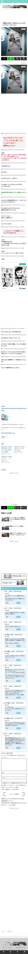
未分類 (4, 469)
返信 (19, 602)
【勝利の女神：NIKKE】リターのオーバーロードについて (6, 458)
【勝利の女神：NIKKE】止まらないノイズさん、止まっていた (19, 448)
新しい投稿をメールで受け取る (10, 789)
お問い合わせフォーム (21, 947)
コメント (4, 757)
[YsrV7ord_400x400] (4, 417)
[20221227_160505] (14, 79)
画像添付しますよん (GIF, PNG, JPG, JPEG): (12, 798)
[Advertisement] (14, 16)
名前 (2, 772)
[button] (17, 58)
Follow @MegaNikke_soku (8, 433)
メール (3, 777)
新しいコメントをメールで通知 (10, 787)
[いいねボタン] (3, 437)
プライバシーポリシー (7, 947)
